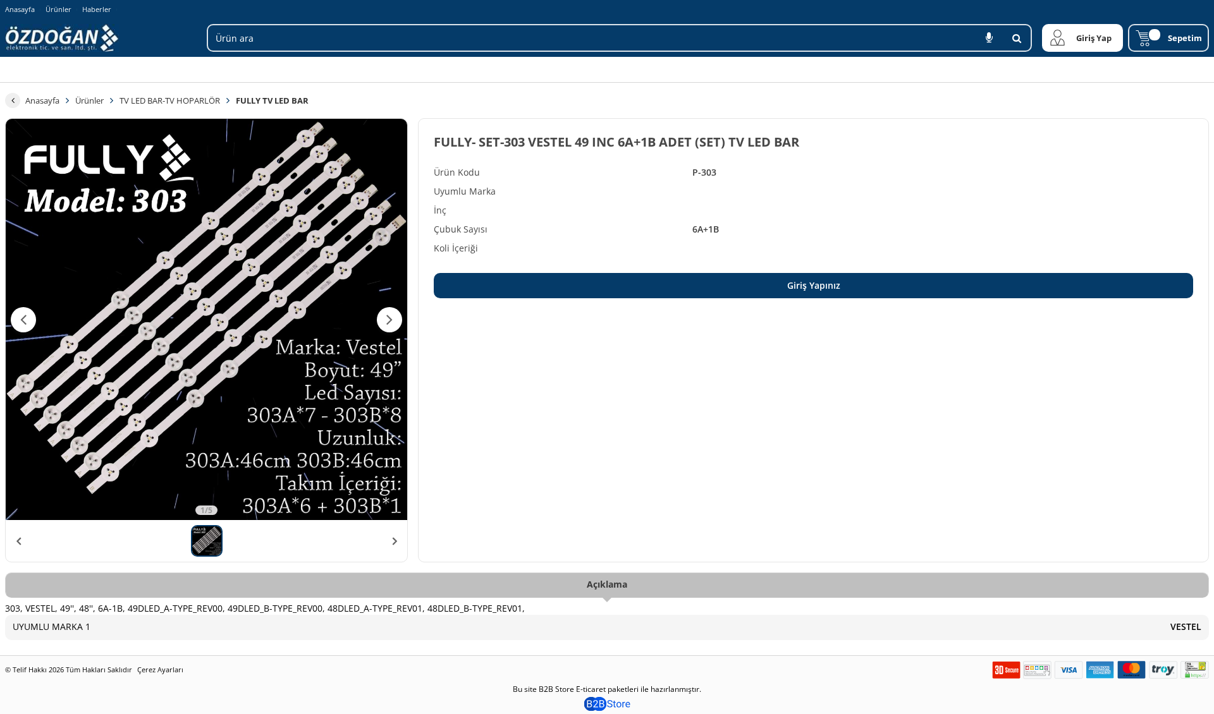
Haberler (96, 9)
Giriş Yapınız (813, 285)
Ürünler (58, 9)
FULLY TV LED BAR (272, 100)
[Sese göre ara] (989, 38)
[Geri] (12, 100)
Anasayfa (20, 9)
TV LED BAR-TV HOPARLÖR (170, 100)
